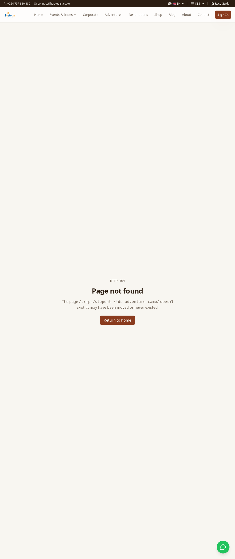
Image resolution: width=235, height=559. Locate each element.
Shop (158, 14)
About (186, 14)
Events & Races (61, 14)
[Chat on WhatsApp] (223, 547)
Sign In (223, 14)
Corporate (90, 14)
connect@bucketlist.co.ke (54, 4)
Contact (203, 14)
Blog (172, 14)
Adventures (113, 14)
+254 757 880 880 (18, 4)
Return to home (117, 320)
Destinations (138, 14)
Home (38, 14)
